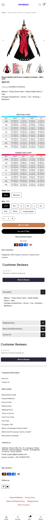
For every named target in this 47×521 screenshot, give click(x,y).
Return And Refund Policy (16, 501)
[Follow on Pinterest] (3, 487)
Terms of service (8, 413)
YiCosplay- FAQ (7, 424)
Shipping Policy (7, 410)
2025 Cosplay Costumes (19, 255)
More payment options (23, 237)
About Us (5, 378)
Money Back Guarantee (10, 436)
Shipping (5, 87)
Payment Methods (8, 398)
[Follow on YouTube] (7, 487)
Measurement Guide (9, 395)
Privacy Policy (7, 402)
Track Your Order (8, 417)
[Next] (43, 40)
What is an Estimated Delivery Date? (14, 428)
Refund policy (7, 406)
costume (5, 257)
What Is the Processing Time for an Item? (16, 432)
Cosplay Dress (34, 255)
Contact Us (6, 382)
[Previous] (3, 40)
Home (4, 12)
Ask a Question (7, 250)
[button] (23, 280)
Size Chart (5, 421)
